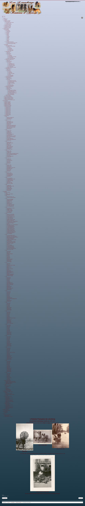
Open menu (3, 16)
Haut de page (81, 504)
